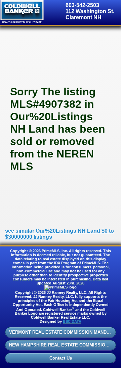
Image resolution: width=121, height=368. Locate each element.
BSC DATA (72, 321)
